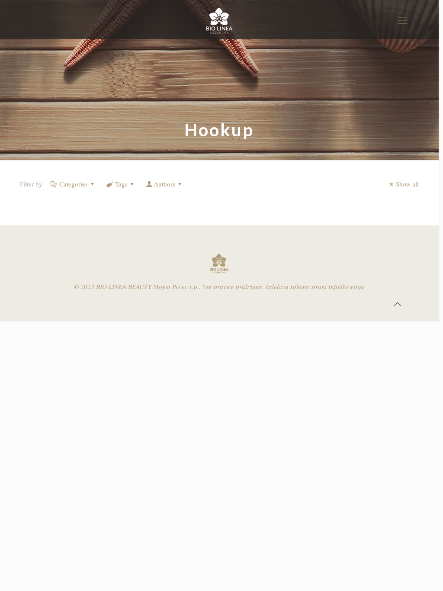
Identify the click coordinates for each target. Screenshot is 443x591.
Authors (164, 184)
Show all (407, 184)
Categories (73, 184)
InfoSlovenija (346, 286)
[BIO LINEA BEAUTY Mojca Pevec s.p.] (219, 19)
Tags (121, 184)
